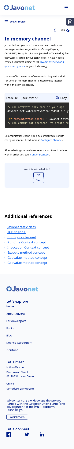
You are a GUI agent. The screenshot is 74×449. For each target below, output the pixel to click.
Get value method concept (27, 257)
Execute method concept (26, 252)
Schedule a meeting (20, 389)
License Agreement (19, 343)
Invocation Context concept (28, 247)
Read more (17, 417)
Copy (63, 98)
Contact (12, 350)
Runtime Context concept (26, 242)
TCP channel (16, 232)
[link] (19, 7)
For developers (16, 321)
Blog (9, 335)
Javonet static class (21, 227)
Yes (38, 180)
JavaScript (28, 98)
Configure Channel (51, 140)
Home (10, 306)
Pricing (10, 328)
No (38, 175)
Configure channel (21, 237)
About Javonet (16, 314)
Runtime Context (39, 154)
